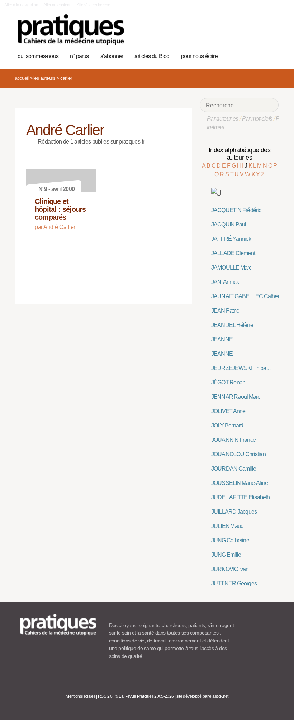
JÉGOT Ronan (228, 382)
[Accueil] (71, 29)
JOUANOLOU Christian (238, 454)
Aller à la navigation (21, 5)
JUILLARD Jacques (234, 512)
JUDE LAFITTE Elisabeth (240, 497)
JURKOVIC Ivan (230, 569)
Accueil (21, 78)
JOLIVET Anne (228, 411)
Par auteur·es (222, 119)
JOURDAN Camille (233, 469)
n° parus (79, 56)
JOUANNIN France (233, 440)
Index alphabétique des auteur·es (239, 153)
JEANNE (222, 339)
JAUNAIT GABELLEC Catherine (248, 296)
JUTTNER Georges (234, 583)
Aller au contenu (57, 5)
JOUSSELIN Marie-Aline (239, 483)
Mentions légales (80, 696)
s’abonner (111, 56)
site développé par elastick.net (202, 696)
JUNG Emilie (226, 555)
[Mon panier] (248, 55)
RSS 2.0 (105, 696)
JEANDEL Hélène (232, 325)
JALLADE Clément (233, 253)
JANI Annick (225, 282)
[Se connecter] (270, 55)
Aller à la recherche (93, 5)
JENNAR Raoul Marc (235, 397)
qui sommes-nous (38, 56)
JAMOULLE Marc (231, 268)
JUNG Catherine (230, 540)
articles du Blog (151, 56)
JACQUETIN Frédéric (236, 210)
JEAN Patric (225, 311)
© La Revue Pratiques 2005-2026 (144, 696)
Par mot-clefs (257, 119)
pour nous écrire (199, 56)
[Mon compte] (259, 55)
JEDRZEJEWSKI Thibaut (240, 368)
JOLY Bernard (227, 425)
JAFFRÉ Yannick (231, 239)
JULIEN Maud (227, 526)
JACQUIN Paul (228, 224)
